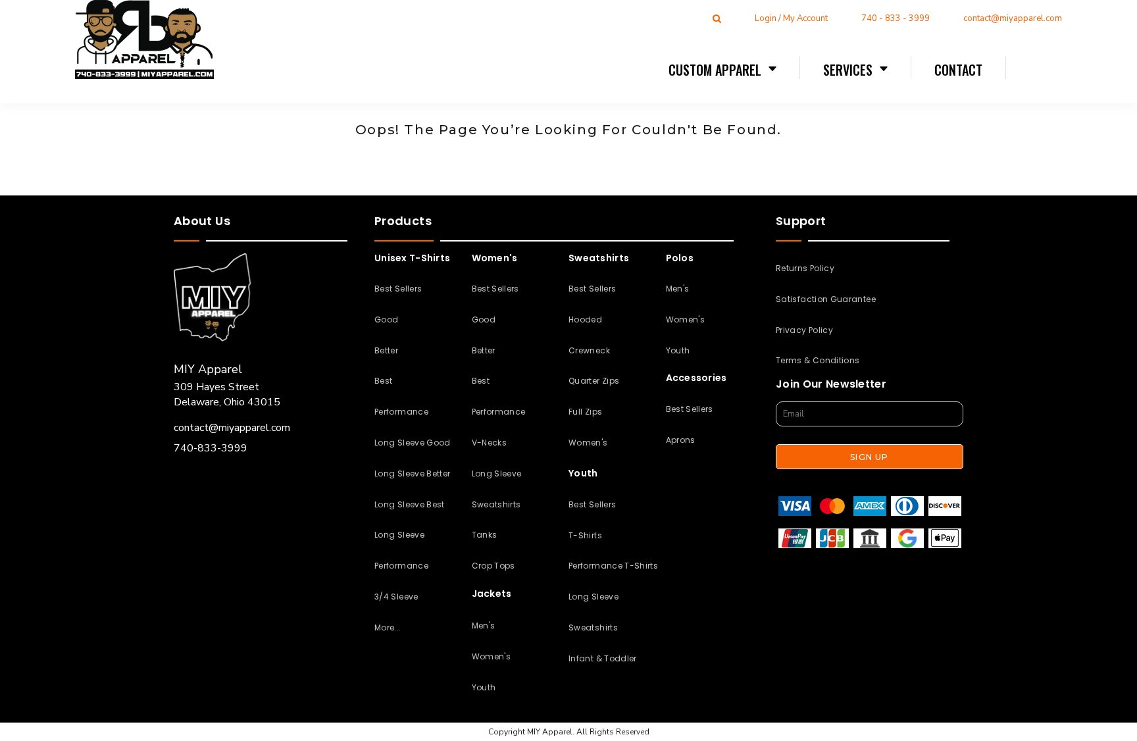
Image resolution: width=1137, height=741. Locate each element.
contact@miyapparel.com (1012, 18)
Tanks (484, 534)
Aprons (680, 440)
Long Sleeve (497, 473)
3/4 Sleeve (396, 596)
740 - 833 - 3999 (895, 18)
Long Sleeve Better (412, 473)
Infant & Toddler (602, 658)
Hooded (585, 319)
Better (386, 350)
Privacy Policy (804, 330)
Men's (483, 625)
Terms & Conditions (817, 360)
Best (383, 380)
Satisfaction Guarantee (826, 299)
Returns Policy (805, 268)
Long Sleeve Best (409, 504)
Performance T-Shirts (613, 565)
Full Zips (585, 411)
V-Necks (489, 442)
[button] (722, 69)
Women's (491, 656)
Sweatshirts (496, 504)
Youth (484, 687)
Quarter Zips (593, 380)
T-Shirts (585, 535)
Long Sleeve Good (412, 442)
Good (386, 319)
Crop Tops (493, 565)
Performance (401, 411)
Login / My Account (791, 18)
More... (387, 627)
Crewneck (589, 350)
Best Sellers (398, 288)
